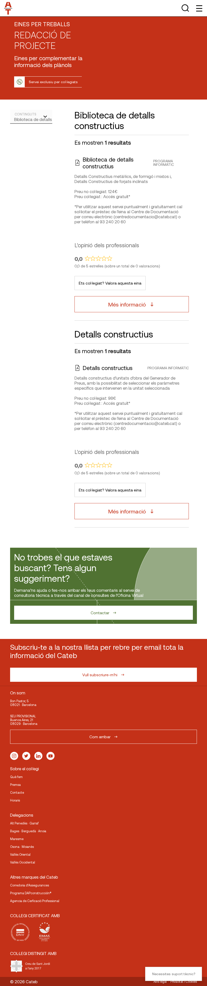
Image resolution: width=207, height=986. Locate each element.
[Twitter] (26, 756)
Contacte (17, 792)
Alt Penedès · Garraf (24, 823)
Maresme (16, 839)
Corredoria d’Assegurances (29, 885)
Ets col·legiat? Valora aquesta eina (110, 283)
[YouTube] (50, 756)
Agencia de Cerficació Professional (34, 901)
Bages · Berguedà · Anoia (28, 831)
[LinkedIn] (38, 756)
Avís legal (160, 981)
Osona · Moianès (22, 846)
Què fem (16, 777)
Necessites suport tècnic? (173, 974)
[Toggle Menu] (198, 8)
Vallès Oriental (20, 854)
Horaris (15, 800)
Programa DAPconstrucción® (30, 893)
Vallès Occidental (22, 862)
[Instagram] (14, 756)
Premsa (15, 784)
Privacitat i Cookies (183, 981)
